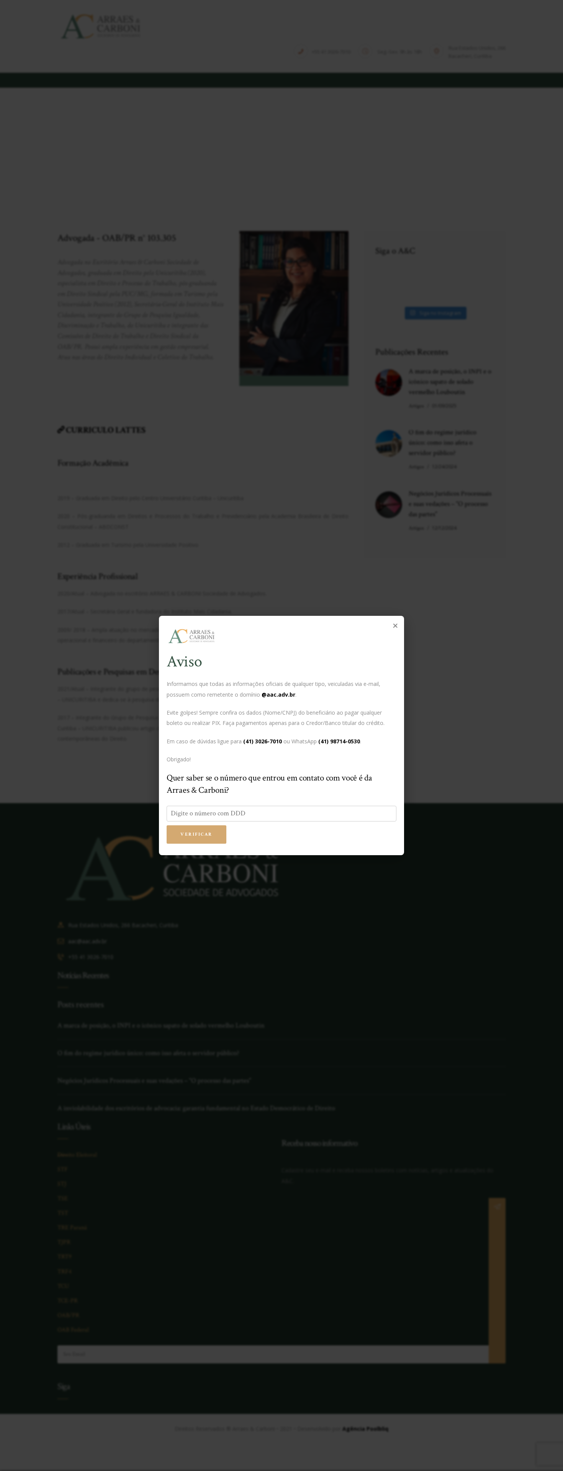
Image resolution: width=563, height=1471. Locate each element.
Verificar (196, 834)
